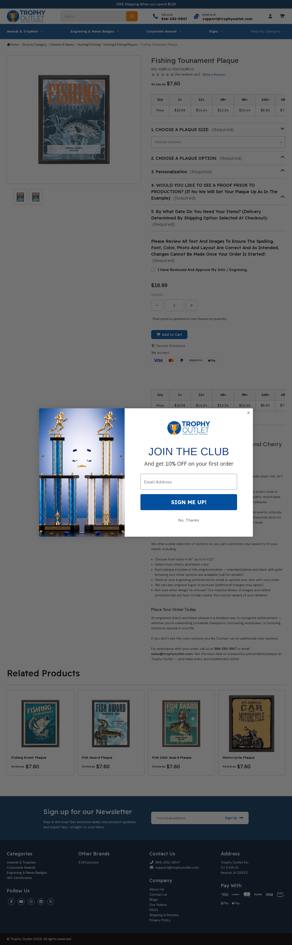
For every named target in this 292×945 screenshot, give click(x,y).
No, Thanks (188, 520)
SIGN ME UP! (188, 502)
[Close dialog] (248, 412)
